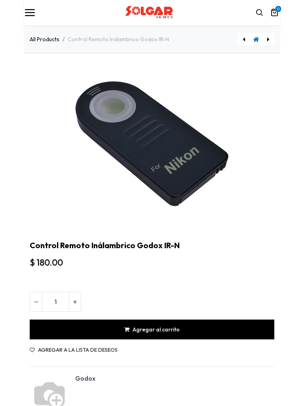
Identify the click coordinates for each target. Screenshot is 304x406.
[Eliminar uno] (36, 301)
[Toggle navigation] (30, 13)
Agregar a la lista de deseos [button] (78, 349)
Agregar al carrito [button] (156, 329)
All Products (44, 39)
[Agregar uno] (75, 301)
